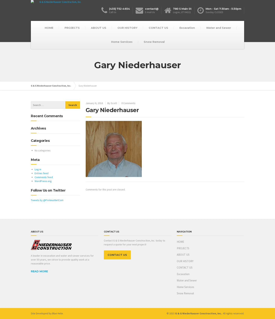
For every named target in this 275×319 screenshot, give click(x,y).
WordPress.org (43, 181)
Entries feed (41, 173)
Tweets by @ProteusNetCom (47, 200)
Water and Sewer (218, 28)
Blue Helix (57, 313)
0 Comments (128, 103)
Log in (38, 169)
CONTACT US (158, 28)
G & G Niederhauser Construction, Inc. (51, 85)
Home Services (121, 42)
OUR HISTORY (127, 28)
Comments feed (44, 177)
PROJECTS (72, 28)
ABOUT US (98, 28)
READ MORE (39, 271)
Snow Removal (154, 42)
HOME (49, 28)
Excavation (187, 28)
